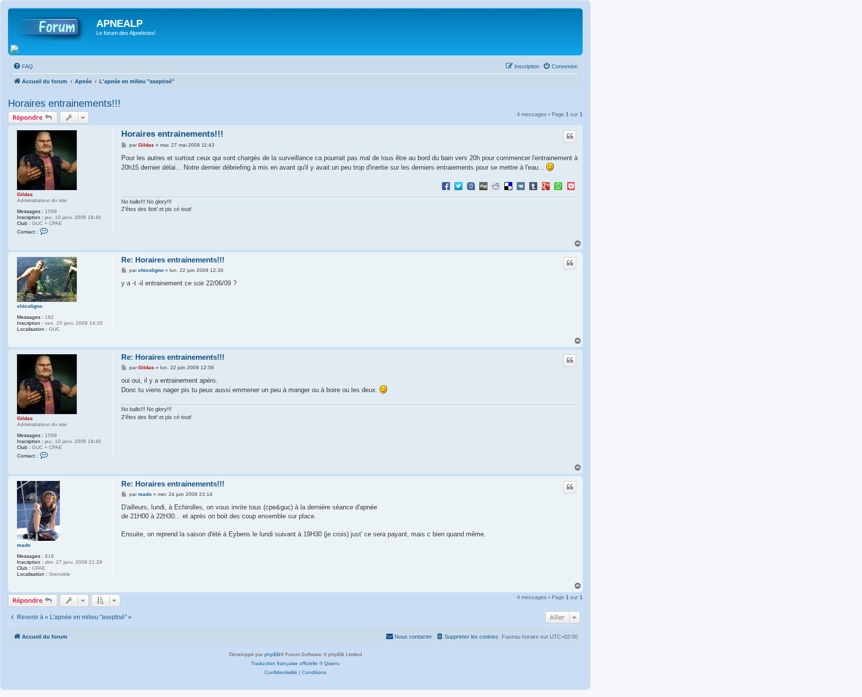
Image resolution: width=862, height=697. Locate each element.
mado (23, 545)
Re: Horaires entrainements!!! (172, 259)
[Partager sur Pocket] (570, 185)
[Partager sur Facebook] (445, 185)
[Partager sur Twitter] (458, 185)
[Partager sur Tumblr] (533, 185)
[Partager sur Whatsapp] (558, 185)
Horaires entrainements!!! (64, 103)
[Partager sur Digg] (483, 185)
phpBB (272, 654)
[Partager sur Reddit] (495, 185)
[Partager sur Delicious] (508, 185)
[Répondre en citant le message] (569, 136)
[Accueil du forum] (53, 26)
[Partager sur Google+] (545, 185)
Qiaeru (332, 663)
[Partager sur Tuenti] (470, 185)
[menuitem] (23, 66)
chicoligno (29, 306)
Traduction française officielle (284, 663)
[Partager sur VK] (520, 185)
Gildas (25, 194)
